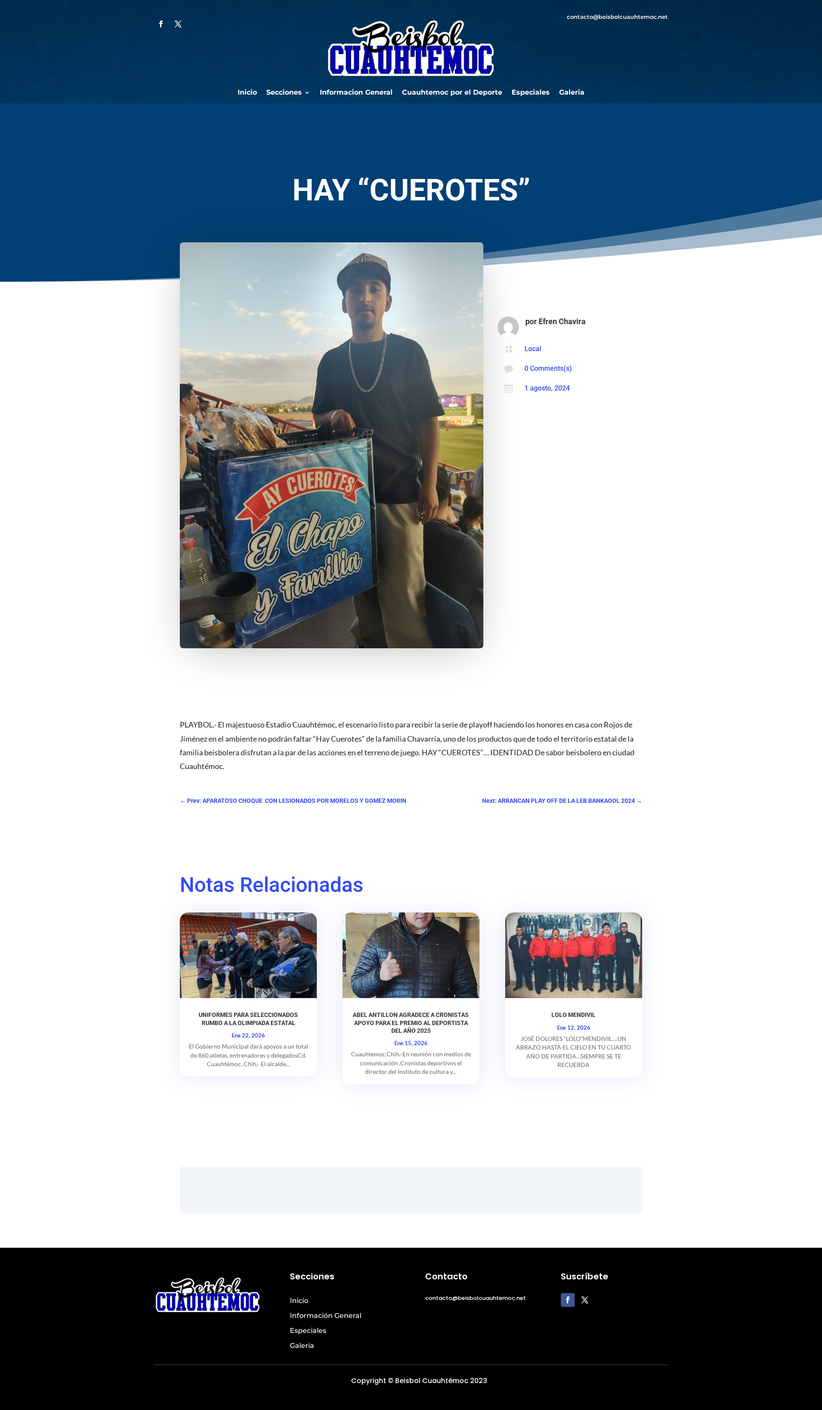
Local (532, 349)
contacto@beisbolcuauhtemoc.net (617, 16)
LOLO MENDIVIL (573, 1014)
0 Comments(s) (548, 368)
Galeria (571, 92)
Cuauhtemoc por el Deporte (452, 92)
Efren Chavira (562, 321)
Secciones (284, 92)
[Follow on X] (178, 24)
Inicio (247, 92)
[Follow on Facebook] (161, 24)
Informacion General (356, 92)
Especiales (531, 92)
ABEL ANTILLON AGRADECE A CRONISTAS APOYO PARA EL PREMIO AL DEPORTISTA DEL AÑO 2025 (411, 1022)
